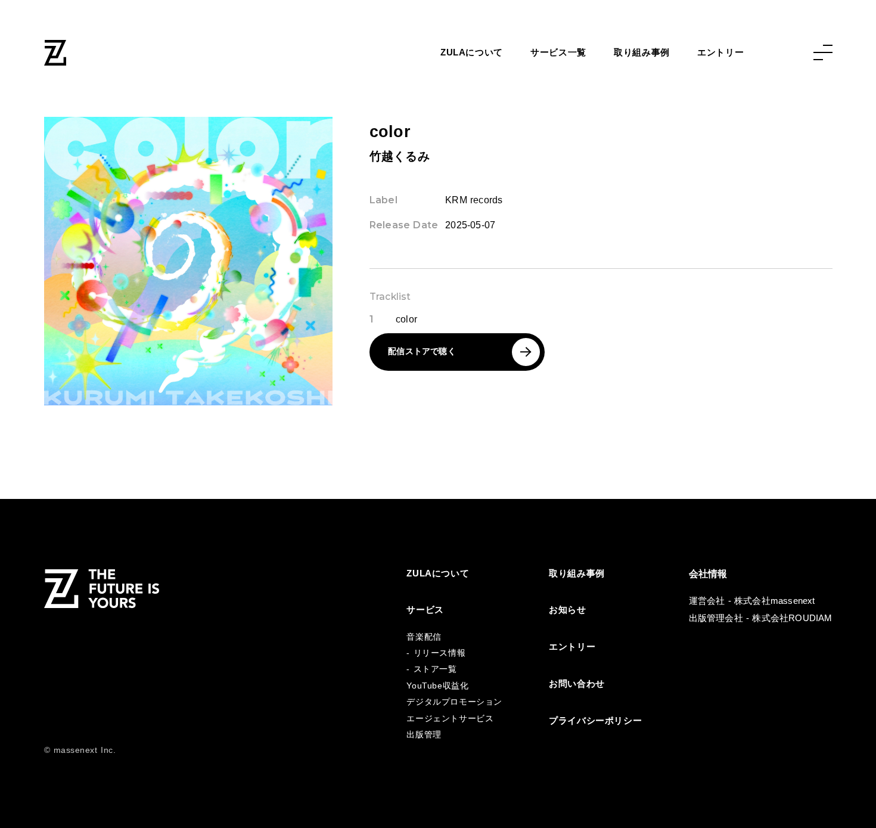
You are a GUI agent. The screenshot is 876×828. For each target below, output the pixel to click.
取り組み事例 (642, 52)
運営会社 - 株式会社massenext (752, 601)
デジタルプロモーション (454, 701)
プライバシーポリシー (595, 720)
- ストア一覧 (431, 669)
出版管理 (423, 734)
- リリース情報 (435, 653)
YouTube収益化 (437, 685)
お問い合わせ (577, 684)
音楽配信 (423, 636)
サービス (424, 610)
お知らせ (567, 610)
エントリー (720, 52)
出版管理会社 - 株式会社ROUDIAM (760, 618)
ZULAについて (471, 52)
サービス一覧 (558, 52)
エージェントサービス (449, 718)
